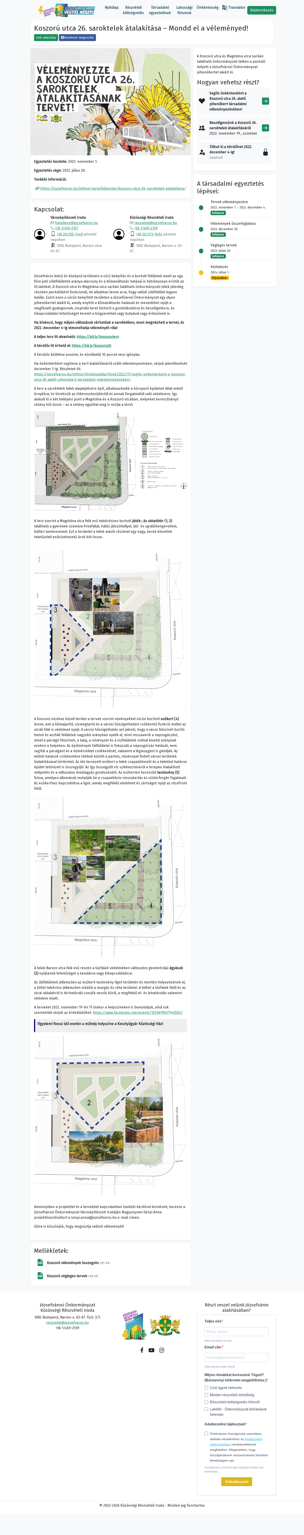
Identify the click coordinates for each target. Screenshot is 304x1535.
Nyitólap (112, 7)
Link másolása (46, 38)
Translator (233, 7)
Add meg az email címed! (220, 1366)
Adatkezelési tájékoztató (225, 1424)
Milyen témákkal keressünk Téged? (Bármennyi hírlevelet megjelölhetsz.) (236, 1377)
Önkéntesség (208, 7)
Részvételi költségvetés (133, 10)
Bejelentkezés (261, 10)
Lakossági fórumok (184, 10)
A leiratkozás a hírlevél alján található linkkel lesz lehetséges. (234, 1469)
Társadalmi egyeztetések (160, 10)
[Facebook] (142, 1350)
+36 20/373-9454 (149, 234)
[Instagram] (161, 1350)
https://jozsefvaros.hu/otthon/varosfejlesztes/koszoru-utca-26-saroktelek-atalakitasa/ (113, 188)
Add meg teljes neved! (218, 1340)
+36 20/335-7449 (70, 234)
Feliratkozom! (236, 1482)
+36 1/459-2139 (146, 228)
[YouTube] (151, 1350)
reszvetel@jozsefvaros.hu (155, 223)
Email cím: (213, 1347)
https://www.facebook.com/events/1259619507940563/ (138, 1012)
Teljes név (213, 1321)
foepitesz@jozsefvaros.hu (76, 223)
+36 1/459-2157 (66, 228)
